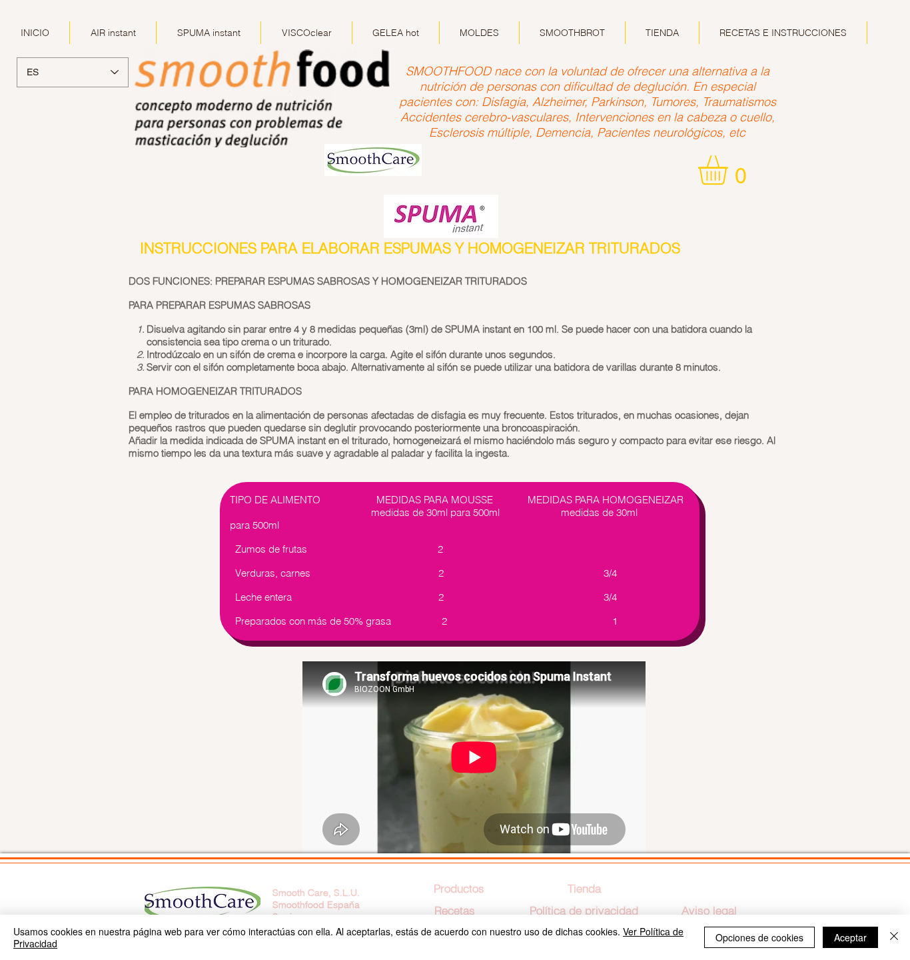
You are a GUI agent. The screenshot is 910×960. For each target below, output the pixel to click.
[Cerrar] (894, 937)
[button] (730, 170)
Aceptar (850, 937)
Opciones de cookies (759, 937)
